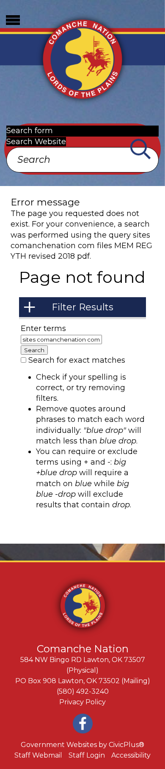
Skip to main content (40, 5)
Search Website (36, 141)
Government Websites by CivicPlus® (82, 745)
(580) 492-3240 (83, 691)
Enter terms (43, 328)
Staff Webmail (38, 755)
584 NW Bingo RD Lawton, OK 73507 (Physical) (82, 665)
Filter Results (82, 307)
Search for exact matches (76, 360)
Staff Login (87, 755)
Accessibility (131, 755)
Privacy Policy (82, 702)
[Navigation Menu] (12, 20)
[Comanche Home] (82, 58)
